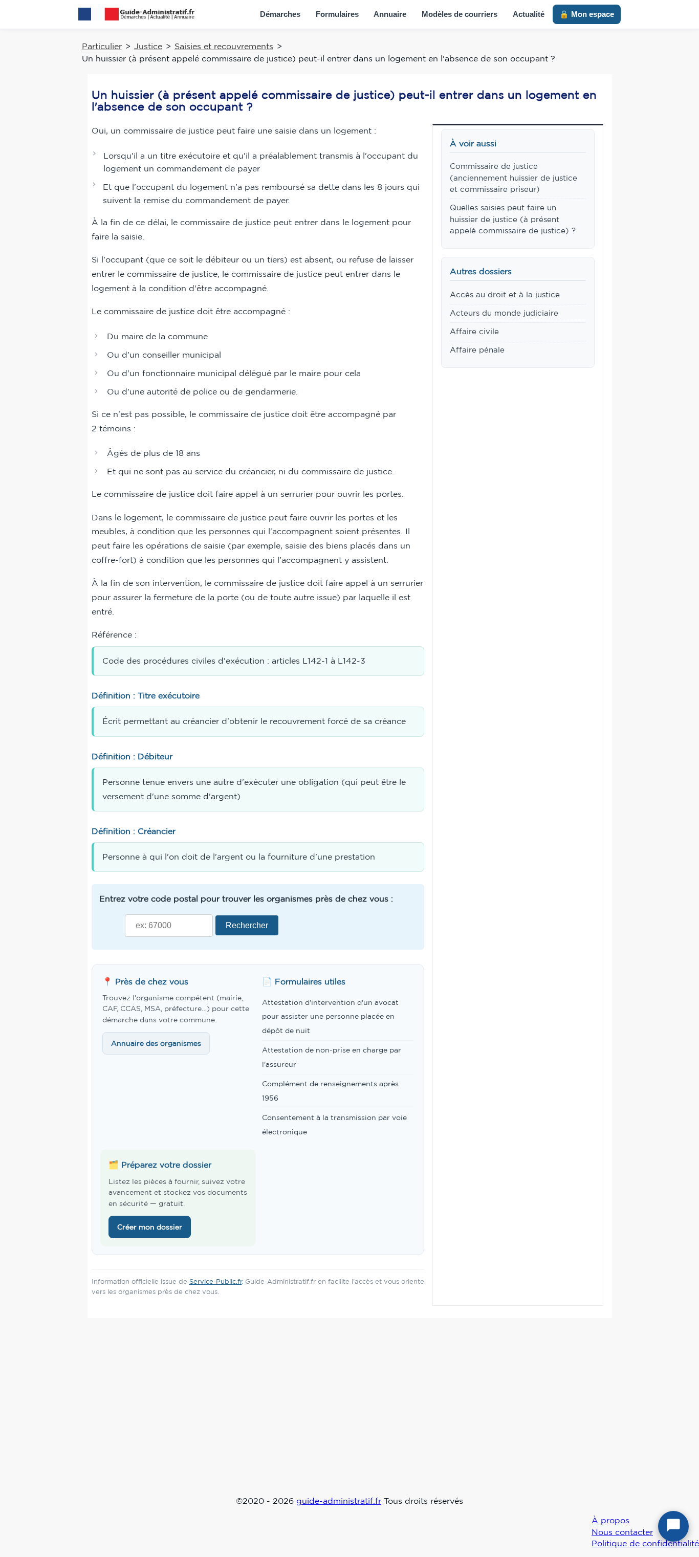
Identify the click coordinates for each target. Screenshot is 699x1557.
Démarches (280, 14)
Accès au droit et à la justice (505, 294)
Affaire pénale (477, 349)
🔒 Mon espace (586, 14)
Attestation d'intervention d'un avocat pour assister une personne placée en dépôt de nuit (330, 1016)
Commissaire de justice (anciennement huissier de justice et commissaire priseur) (513, 177)
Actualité (528, 14)
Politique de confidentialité (645, 1543)
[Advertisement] (349, 1413)
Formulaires (337, 14)
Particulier (102, 46)
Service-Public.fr (215, 1281)
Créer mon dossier (149, 1227)
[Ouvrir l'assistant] (673, 1526)
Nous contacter (622, 1532)
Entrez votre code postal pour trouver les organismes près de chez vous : (246, 898)
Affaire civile (474, 331)
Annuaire (390, 14)
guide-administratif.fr (338, 1500)
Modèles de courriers (459, 14)
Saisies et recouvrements (223, 46)
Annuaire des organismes (156, 1043)
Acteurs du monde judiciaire (504, 313)
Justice (148, 46)
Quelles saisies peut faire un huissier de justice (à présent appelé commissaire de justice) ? (513, 219)
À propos (610, 1520)
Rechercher (247, 925)
